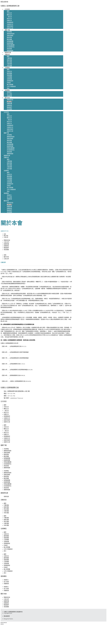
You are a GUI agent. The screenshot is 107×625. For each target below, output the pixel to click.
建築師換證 (10, 50)
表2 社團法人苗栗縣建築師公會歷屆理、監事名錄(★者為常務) (18, 340)
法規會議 (9, 79)
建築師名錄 (8, 52)
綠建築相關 (10, 43)
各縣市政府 (10, 26)
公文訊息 (7, 9)
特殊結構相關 (10, 45)
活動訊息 (7, 54)
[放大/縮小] (1, 622)
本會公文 (9, 13)
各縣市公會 (10, 28)
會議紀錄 (9, 96)
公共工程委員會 (11, 86)
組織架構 (9, 103)
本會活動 (9, 65)
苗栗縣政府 (10, 22)
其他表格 (9, 48)
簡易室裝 (9, 37)
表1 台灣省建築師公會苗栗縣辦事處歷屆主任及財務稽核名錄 (17, 324)
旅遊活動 (9, 60)
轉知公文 (9, 15)
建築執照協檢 (10, 33)
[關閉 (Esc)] (6, 622)
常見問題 (9, 109)
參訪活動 (9, 62)
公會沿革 (9, 101)
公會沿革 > (7, 242)
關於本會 (7, 97)
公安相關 (9, 77)
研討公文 (9, 18)
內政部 (9, 82)
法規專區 (7, 67)
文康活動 (9, 64)
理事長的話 (10, 99)
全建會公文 (10, 24)
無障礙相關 (10, 41)
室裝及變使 (10, 35)
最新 (8, 11)
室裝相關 (9, 75)
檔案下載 (7, 30)
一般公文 (9, 16)
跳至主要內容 (4, 1)
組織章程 (9, 105)
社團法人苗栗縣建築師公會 (10, 6)
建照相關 (9, 73)
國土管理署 (10, 84)
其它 (5, 551)
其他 (8, 88)
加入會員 (9, 94)
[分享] (4, 622)
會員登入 (9, 92)
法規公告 (9, 71)
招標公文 (9, 20)
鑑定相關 (9, 39)
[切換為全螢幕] (2, 622)
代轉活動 (9, 58)
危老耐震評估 (10, 47)
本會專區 (9, 32)
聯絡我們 (9, 107)
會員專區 (7, 90)
